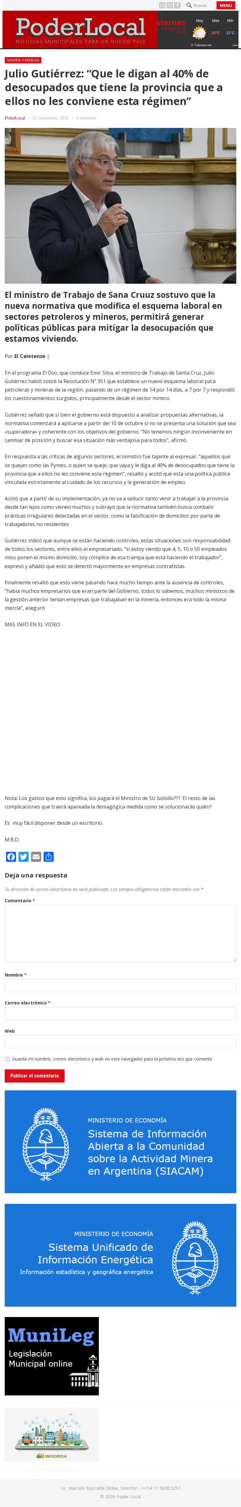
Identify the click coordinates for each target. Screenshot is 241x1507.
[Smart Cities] (52, 1459)
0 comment (86, 118)
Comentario (20, 901)
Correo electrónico (28, 1003)
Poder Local (128, 1496)
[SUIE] (120, 1304)
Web (10, 1031)
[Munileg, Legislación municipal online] (52, 1393)
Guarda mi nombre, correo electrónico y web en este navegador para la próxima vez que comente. (112, 1059)
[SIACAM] (120, 1191)
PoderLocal (15, 118)
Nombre (16, 975)
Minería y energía (23, 60)
